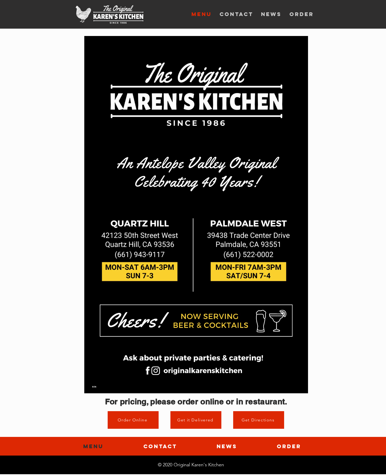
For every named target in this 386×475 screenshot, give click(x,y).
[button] (196, 214)
